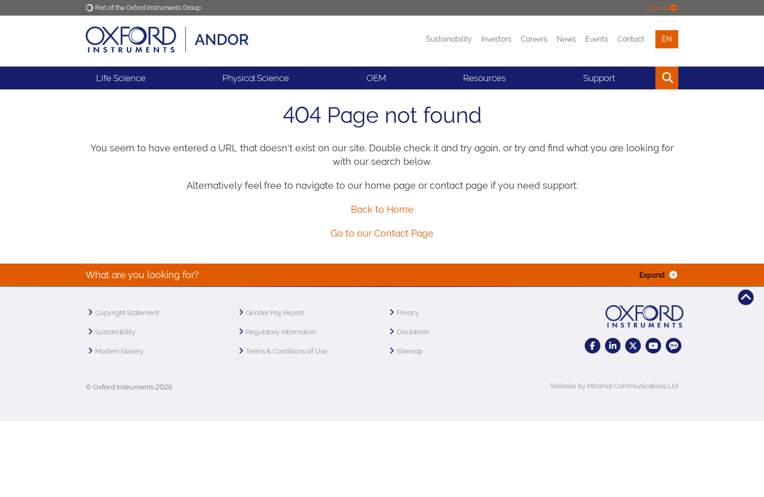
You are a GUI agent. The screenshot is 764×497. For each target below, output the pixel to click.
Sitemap (410, 351)
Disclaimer (413, 332)
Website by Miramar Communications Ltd (614, 386)
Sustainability (449, 39)
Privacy (408, 313)
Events (596, 39)
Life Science (121, 78)
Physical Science (255, 78)
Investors (496, 39)
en (667, 39)
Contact (630, 39)
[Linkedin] (613, 346)
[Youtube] (653, 346)
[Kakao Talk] (673, 346)
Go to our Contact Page (382, 233)
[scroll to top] (746, 297)
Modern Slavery (119, 351)
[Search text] (643, 78)
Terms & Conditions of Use (286, 351)
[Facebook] (592, 346)
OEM (376, 78)
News (566, 39)
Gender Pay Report (275, 313)
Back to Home (382, 209)
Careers (534, 39)
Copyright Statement (127, 313)
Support (599, 78)
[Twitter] (633, 346)
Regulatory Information (281, 332)
